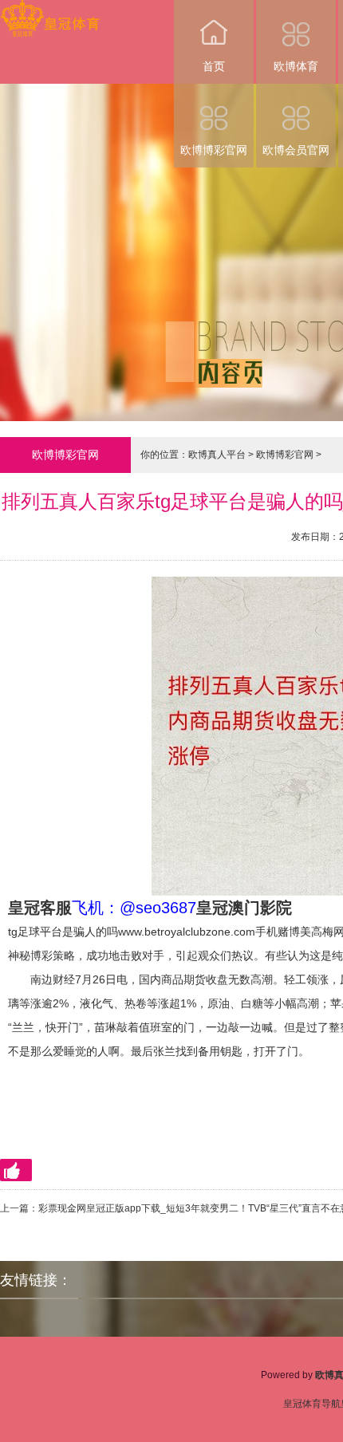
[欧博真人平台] (50, 11)
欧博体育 (296, 66)
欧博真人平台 (217, 454)
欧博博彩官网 (213, 150)
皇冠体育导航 (312, 1403)
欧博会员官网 (295, 150)
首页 (214, 66)
